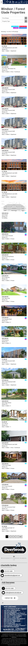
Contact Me (9, 598)
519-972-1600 (8, 571)
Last (20, 536)
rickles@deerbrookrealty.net (13, 592)
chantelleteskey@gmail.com (12, 575)
